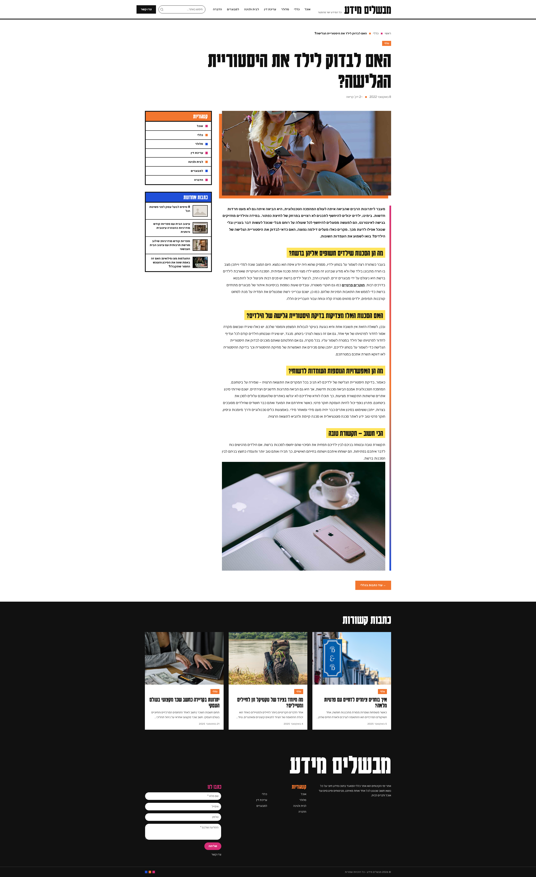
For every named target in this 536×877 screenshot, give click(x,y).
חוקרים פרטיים (353, 285)
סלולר (285, 9)
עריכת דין (270, 9)
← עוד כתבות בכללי (373, 585)
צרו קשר (146, 9)
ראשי (388, 33)
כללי (297, 9)
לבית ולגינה (251, 9)
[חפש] (162, 9)
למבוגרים (233, 9)
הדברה (217, 9)
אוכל (308, 9)
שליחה (213, 846)
